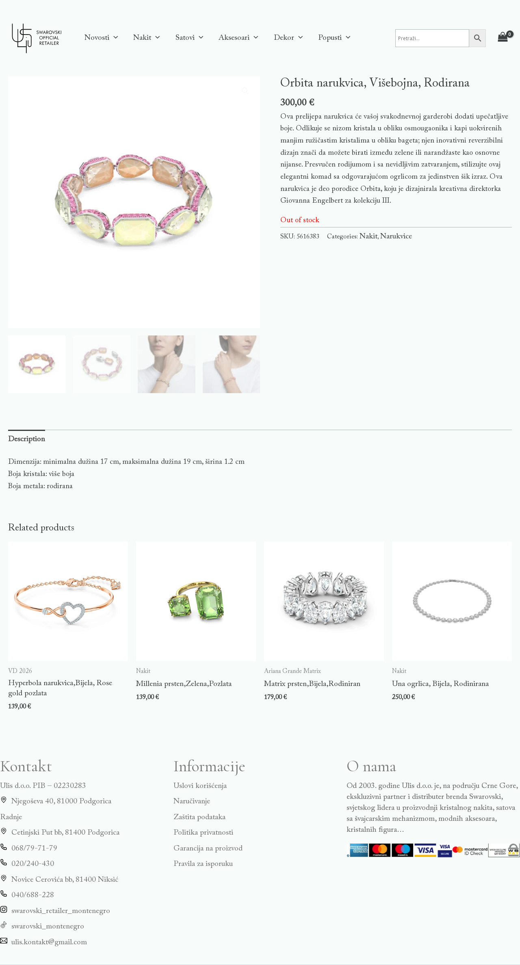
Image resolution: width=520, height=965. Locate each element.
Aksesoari (234, 38)
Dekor (284, 38)
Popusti (330, 38)
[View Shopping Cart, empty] (503, 38)
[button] (113, 38)
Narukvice (396, 236)
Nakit (142, 38)
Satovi (185, 38)
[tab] (26, 440)
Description (26, 439)
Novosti (96, 38)
